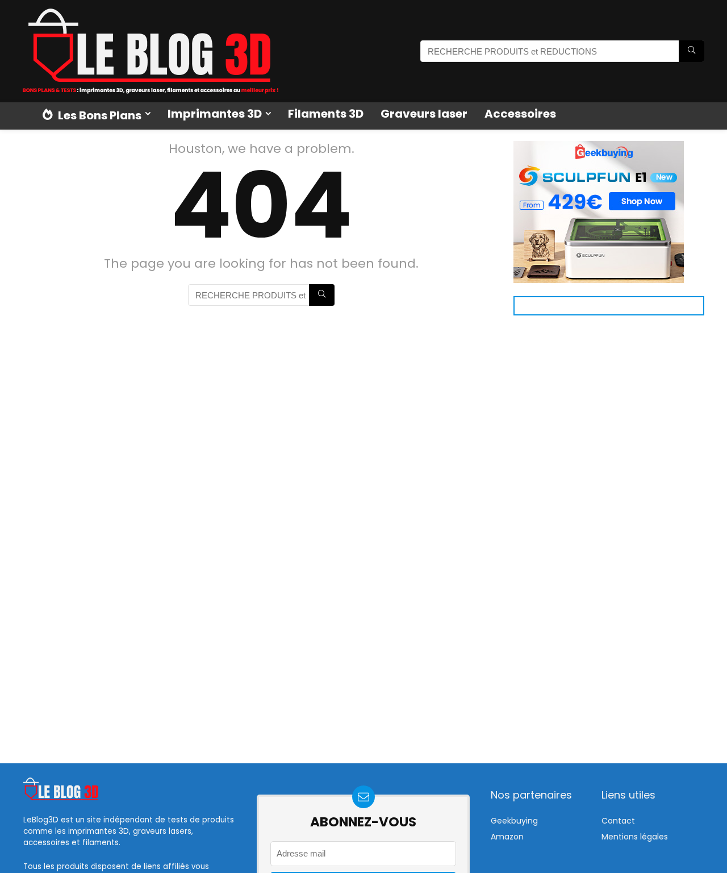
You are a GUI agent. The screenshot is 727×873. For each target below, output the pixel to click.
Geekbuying (514, 820)
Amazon (507, 836)
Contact (618, 820)
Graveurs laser (424, 114)
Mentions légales (634, 836)
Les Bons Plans (98, 115)
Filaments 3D (326, 114)
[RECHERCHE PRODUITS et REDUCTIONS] (691, 51)
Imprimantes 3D (215, 114)
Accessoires (520, 114)
